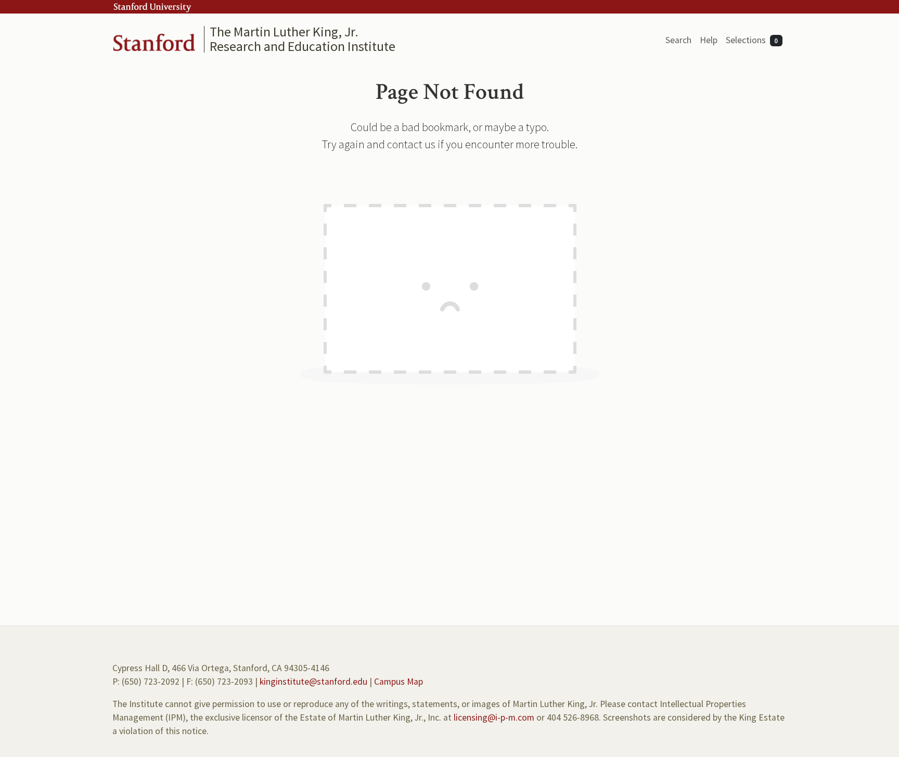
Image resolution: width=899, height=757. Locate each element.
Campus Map (398, 681)
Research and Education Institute (302, 46)
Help (708, 40)
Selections (752, 40)
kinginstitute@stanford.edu (313, 681)
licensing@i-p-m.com (494, 717)
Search (678, 40)
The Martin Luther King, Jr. (284, 31)
